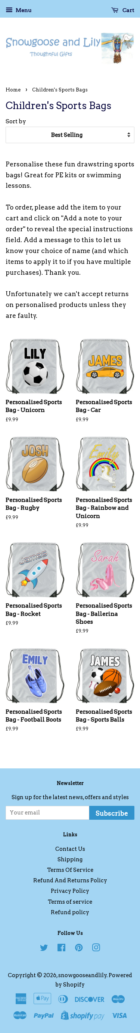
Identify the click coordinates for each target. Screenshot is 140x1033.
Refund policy (70, 912)
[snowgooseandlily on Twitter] (44, 949)
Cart (127, 10)
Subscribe (112, 813)
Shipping (70, 859)
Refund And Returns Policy (70, 880)
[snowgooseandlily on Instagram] (96, 949)
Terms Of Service (70, 870)
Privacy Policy (70, 891)
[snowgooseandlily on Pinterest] (79, 949)
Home (13, 90)
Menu (23, 10)
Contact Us (70, 849)
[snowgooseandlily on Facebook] (61, 949)
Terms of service (70, 901)
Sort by (16, 121)
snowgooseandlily (82, 975)
